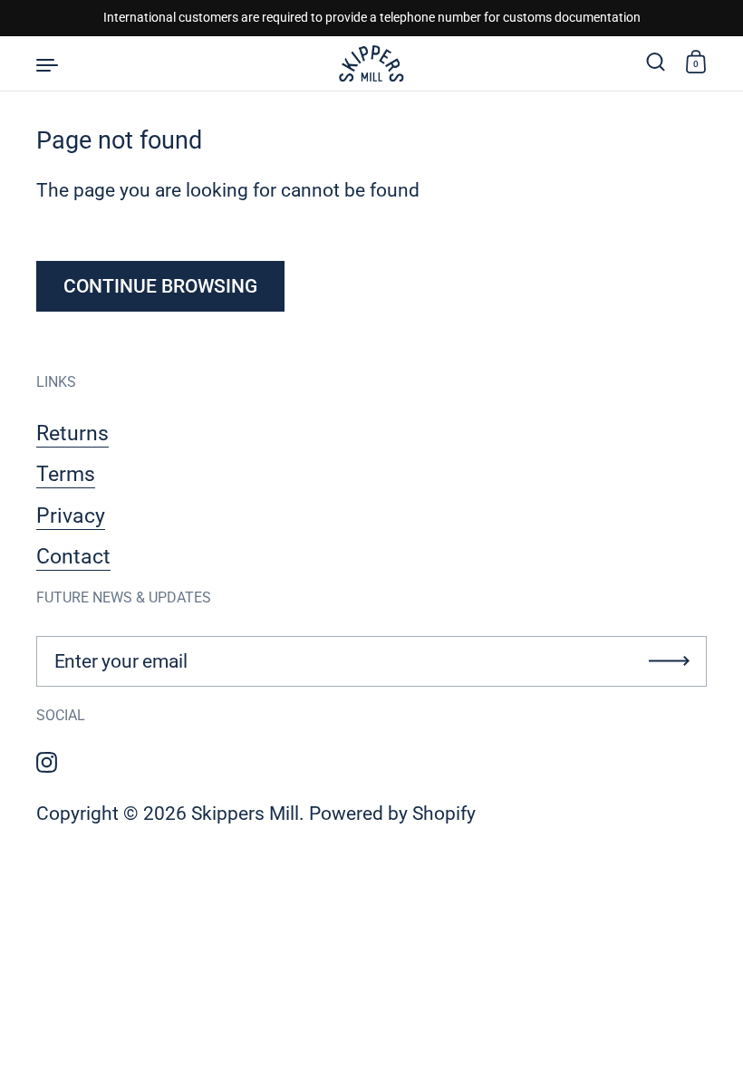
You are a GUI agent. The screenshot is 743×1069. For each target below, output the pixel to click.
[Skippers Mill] (371, 63)
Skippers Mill (245, 813)
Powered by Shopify (392, 813)
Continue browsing (160, 286)
